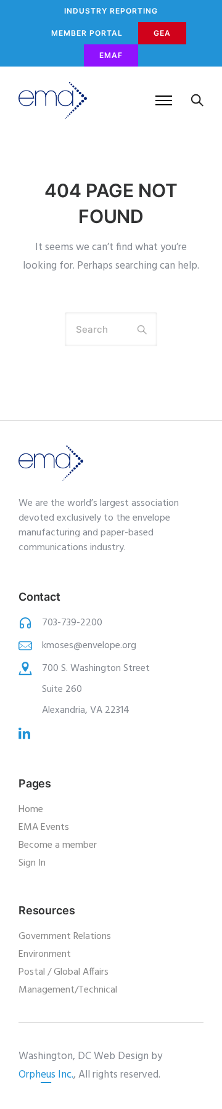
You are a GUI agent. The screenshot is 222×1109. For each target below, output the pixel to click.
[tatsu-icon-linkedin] (24, 733)
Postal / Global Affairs (63, 972)
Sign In (32, 863)
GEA (162, 33)
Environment (44, 954)
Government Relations (64, 936)
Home (30, 810)
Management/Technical (67, 990)
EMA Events (43, 827)
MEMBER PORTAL (87, 33)
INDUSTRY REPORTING (111, 10)
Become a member (57, 845)
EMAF (111, 55)
